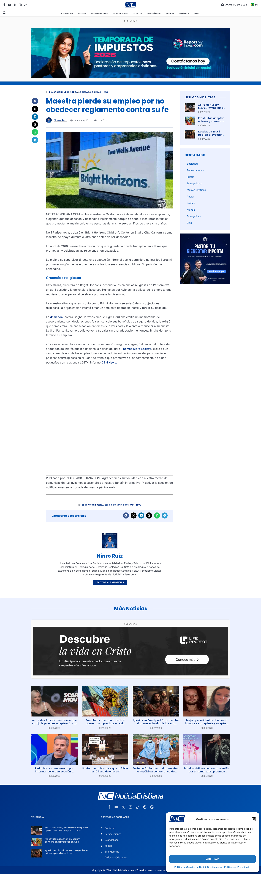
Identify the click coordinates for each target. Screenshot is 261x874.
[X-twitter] (15, 4)
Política (184, 13)
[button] (254, 819)
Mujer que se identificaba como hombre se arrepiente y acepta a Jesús (206, 723)
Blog (197, 13)
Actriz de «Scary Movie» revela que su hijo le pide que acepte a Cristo (211, 109)
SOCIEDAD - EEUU (99, 92)
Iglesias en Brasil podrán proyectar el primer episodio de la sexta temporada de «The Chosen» (156, 723)
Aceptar (212, 859)
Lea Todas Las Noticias (110, 582)
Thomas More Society (136, 349)
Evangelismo (120, 13)
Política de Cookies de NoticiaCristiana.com (198, 867)
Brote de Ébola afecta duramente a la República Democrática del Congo (156, 772)
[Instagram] (20, 4)
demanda (56, 317)
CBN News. (109, 362)
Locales (137, 13)
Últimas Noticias (200, 97)
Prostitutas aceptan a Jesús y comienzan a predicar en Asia (211, 121)
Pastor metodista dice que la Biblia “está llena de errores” (105, 770)
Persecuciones (99, 13)
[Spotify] (152, 807)
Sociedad (83, 92)
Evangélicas (154, 13)
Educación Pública (60, 92)
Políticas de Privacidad (236, 867)
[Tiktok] (25, 4)
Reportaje (67, 13)
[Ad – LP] (130, 674)
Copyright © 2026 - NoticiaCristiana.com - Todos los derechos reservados (130, 870)
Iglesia (82, 13)
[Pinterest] (144, 807)
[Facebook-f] (4, 4)
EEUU (74, 92)
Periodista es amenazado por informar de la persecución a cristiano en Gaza (54, 772)
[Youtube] (9, 4)
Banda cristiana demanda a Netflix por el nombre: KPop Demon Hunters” (206, 772)
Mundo (170, 13)
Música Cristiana (196, 189)
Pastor (190, 196)
